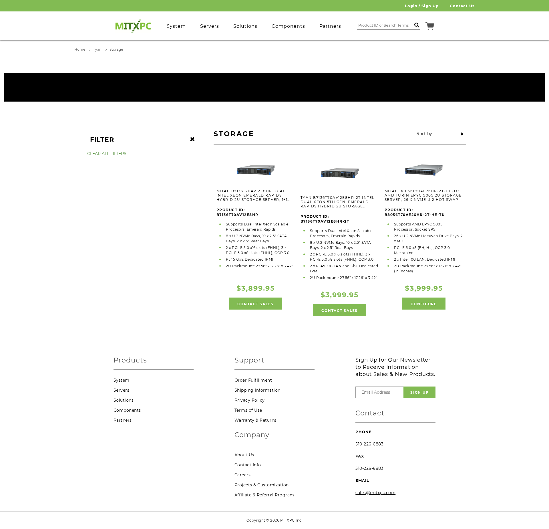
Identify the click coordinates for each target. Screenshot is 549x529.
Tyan (97, 49)
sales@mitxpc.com (375, 492)
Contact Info (247, 464)
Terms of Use (248, 410)
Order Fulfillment (253, 380)
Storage (116, 49)
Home (79, 49)
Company (251, 435)
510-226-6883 (369, 444)
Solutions (124, 400)
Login (411, 5)
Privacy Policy (249, 400)
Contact (370, 413)
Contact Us (462, 5)
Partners (123, 420)
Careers (242, 475)
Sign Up (430, 5)
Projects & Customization (261, 485)
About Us (244, 454)
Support (249, 360)
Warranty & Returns (255, 420)
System (122, 380)
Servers (122, 390)
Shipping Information (257, 390)
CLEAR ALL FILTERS (106, 153)
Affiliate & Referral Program (264, 495)
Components (127, 410)
